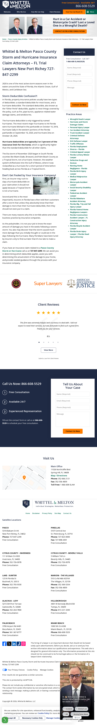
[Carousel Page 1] (39, 342)
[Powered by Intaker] (81, 721)
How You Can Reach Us (74, 12)
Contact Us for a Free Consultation (70, 31)
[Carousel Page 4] (53, 342)
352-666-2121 (64, 478)
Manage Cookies (46, 670)
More (92, 12)
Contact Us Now (79, 105)
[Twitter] (9, 644)
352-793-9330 (15, 584)
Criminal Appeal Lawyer (80, 152)
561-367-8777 (15, 632)
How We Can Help (37, 12)
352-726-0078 (15, 562)
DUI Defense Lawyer (79, 141)
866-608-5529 (85, 6)
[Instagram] (23, 644)
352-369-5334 (64, 584)
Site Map (57, 513)
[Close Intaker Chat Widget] (90, 664)
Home (4, 39)
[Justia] (19, 644)
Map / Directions (59, 475)
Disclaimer (36, 513)
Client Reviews (55, 12)
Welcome (7, 12)
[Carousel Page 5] (58, 342)
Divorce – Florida (77, 149)
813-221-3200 (64, 610)
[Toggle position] (86, 664)
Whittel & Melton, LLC (27, 701)
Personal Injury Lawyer (80, 127)
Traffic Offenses (77, 144)
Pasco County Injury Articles (17, 39)
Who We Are (21, 12)
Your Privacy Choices (16, 670)
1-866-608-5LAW (67, 484)
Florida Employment (78, 146)
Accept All (11, 718)
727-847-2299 (15, 537)
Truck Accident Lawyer (79, 133)
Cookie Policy (32, 670)
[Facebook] (4, 644)
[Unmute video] (63, 664)
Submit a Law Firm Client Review (49, 358)
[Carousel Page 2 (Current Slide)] (43, 342)
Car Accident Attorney (79, 130)
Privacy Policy (47, 513)
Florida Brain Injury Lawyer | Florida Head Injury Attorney (79, 234)
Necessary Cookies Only (32, 718)
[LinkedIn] (14, 644)
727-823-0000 (64, 537)
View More (48, 350)
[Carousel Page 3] (48, 342)
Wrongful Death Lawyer (80, 119)
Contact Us (67, 513)
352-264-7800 (15, 610)
